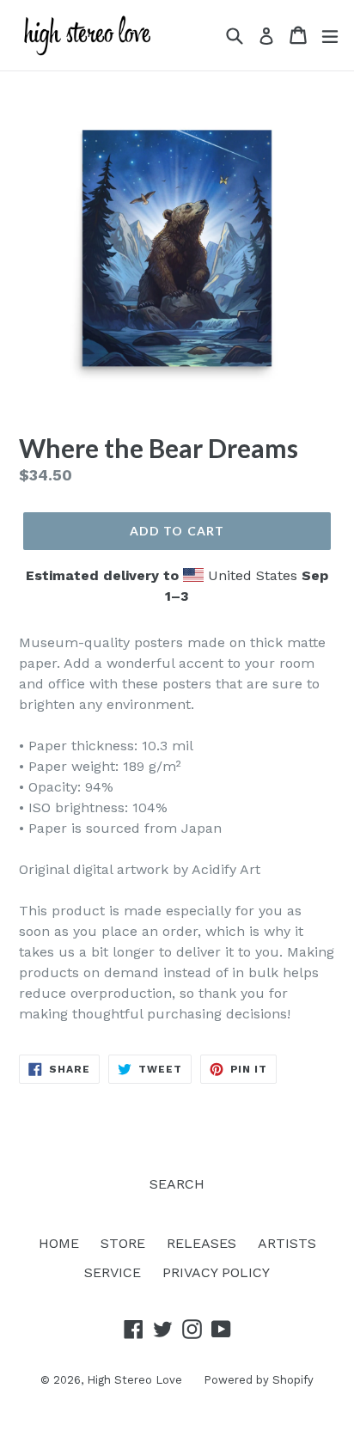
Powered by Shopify (259, 1379)
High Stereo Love (134, 1379)
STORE (123, 1243)
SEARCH (177, 1184)
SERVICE (112, 1272)
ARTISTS (287, 1243)
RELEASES (201, 1243)
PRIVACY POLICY (216, 1272)
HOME (59, 1243)
